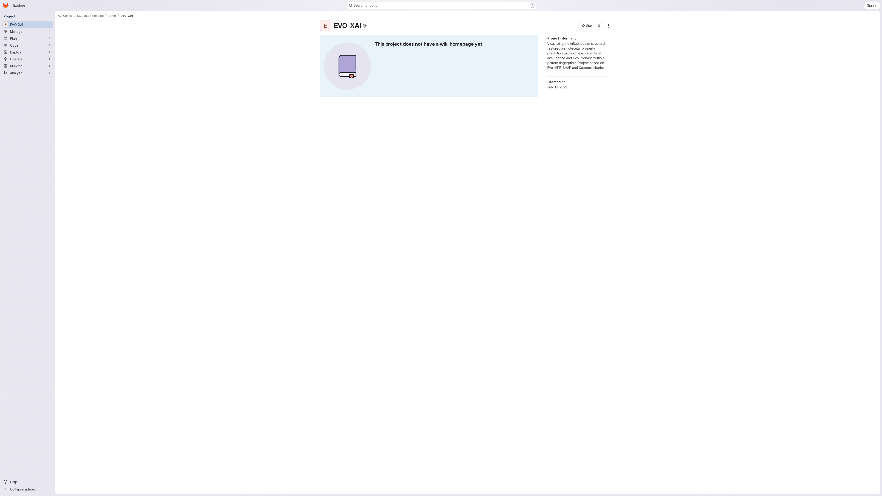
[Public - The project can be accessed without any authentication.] (365, 26)
